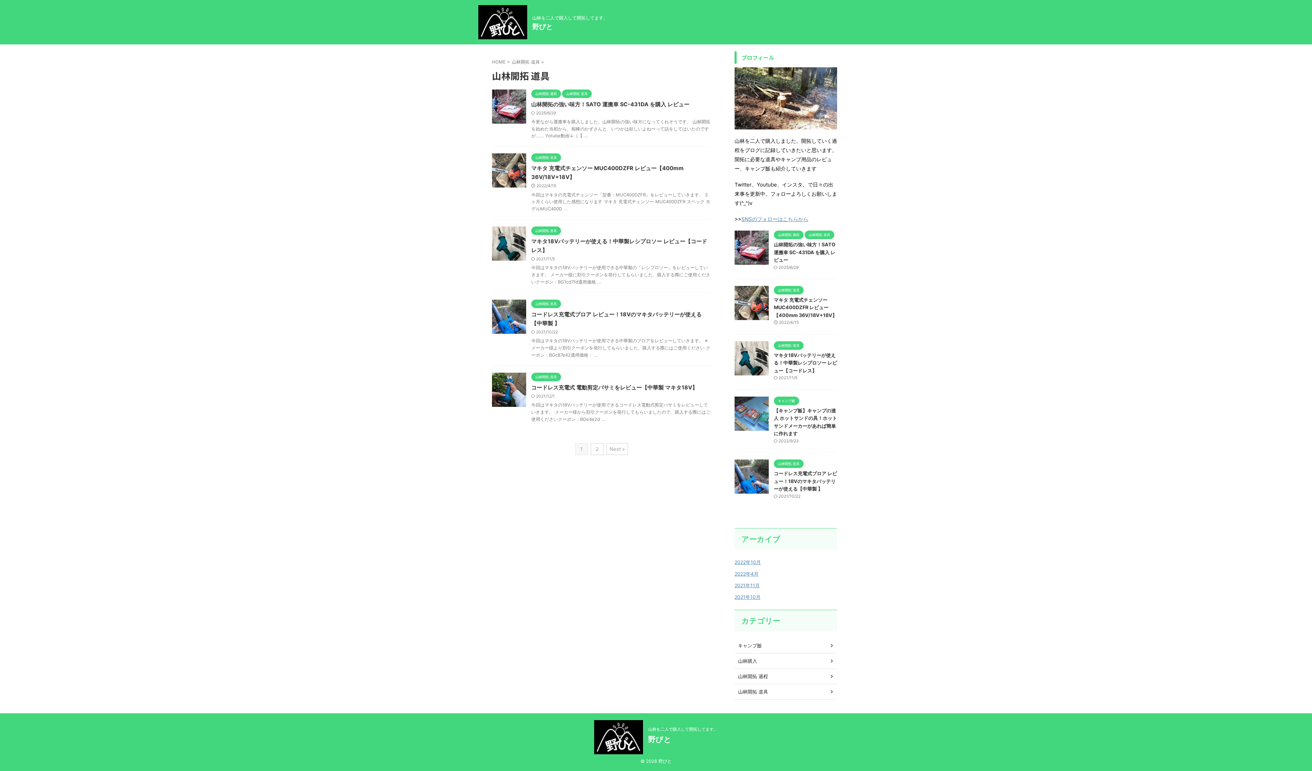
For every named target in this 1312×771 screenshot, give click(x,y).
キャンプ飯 (750, 645)
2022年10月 (748, 562)
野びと (542, 27)
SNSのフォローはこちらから (774, 219)
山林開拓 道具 (753, 691)
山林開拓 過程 (753, 676)
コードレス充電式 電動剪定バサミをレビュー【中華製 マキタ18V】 (614, 387)
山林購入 (747, 661)
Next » (617, 449)
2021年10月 (748, 597)
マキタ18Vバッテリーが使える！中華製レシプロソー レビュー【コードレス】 (805, 362)
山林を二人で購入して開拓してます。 (683, 729)
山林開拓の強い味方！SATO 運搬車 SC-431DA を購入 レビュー (610, 104)
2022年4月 (746, 574)
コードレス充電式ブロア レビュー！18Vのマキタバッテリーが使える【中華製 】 (805, 481)
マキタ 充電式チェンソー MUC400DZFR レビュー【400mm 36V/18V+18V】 (805, 307)
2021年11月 (747, 585)
